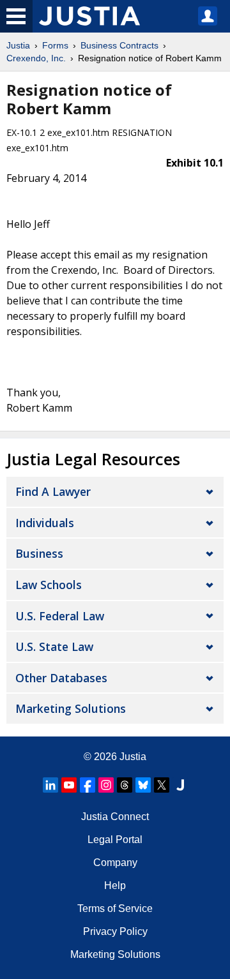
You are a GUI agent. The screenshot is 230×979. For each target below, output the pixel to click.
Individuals (44, 522)
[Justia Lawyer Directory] (180, 785)
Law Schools (48, 584)
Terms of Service (115, 908)
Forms (55, 45)
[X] (161, 785)
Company (115, 862)
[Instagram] (106, 785)
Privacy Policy (115, 931)
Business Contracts (119, 45)
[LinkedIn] (50, 785)
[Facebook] (87, 785)
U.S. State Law (54, 646)
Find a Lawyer (53, 491)
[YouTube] (69, 785)
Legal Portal (115, 839)
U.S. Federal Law (59, 616)
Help (115, 885)
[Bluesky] (143, 785)
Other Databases (61, 677)
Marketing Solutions (70, 708)
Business (39, 553)
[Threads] (124, 785)
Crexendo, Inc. (36, 58)
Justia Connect (115, 816)
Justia (18, 45)
